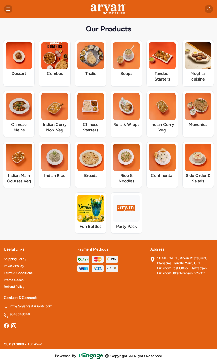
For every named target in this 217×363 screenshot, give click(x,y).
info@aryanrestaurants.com (31, 306)
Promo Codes (14, 280)
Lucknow (35, 344)
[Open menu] (8, 9)
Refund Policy (14, 287)
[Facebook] (6, 326)
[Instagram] (13, 326)
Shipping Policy (15, 259)
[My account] (209, 9)
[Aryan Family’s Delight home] (108, 9)
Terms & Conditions (18, 273)
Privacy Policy (14, 266)
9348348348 (20, 314)
